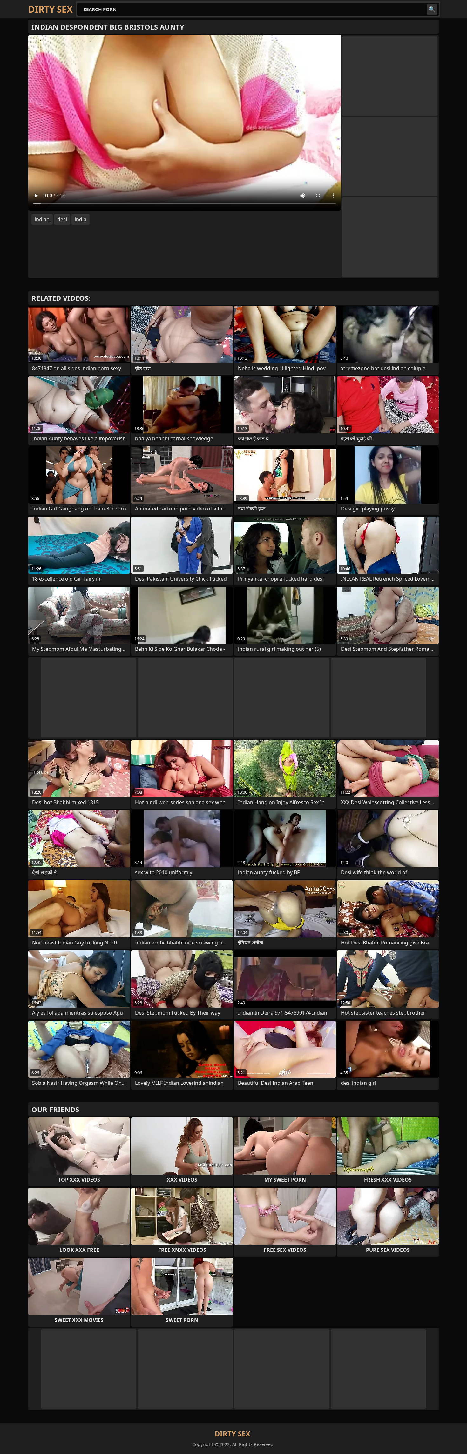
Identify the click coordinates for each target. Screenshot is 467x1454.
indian (42, 219)
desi (62, 219)
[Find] (432, 9)
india (80, 219)
